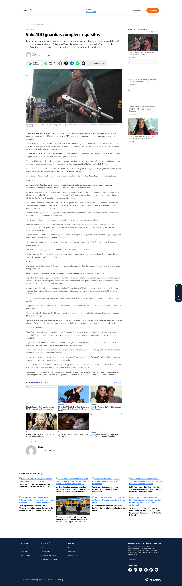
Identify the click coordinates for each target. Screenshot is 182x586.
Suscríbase (153, 10)
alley (34, 53)
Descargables (45, 552)
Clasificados (72, 555)
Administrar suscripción (49, 559)
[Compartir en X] (66, 63)
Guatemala (36, 24)
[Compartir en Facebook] (60, 63)
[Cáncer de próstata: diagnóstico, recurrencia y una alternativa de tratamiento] (109, 481)
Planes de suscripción (48, 555)
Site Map (60, 580)
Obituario (24, 552)
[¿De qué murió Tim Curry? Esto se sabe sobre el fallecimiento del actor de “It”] (36, 480)
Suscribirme (132, 559)
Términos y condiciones (46, 580)
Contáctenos (72, 552)
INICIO (28, 24)
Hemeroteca (25, 555)
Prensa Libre (25, 548)
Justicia (47, 24)
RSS (66, 580)
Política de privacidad (29, 580)
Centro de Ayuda (74, 548)
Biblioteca (44, 548)
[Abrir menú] (25, 10)
